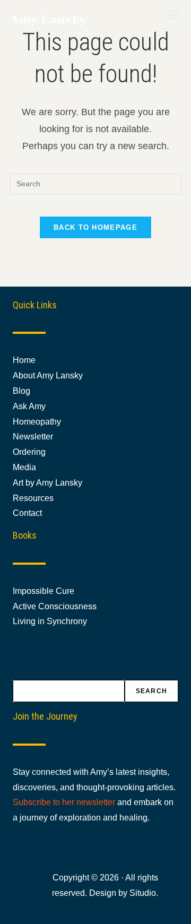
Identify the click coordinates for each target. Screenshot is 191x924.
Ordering (29, 451)
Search (151, 691)
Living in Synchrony (50, 621)
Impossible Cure (43, 590)
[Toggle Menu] (175, 15)
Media (24, 467)
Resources (33, 498)
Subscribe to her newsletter (64, 802)
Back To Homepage (95, 227)
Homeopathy (37, 421)
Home (24, 360)
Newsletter (33, 436)
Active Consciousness (55, 606)
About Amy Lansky (48, 375)
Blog (21, 390)
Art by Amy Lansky (47, 482)
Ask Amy (29, 406)
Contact (27, 512)
